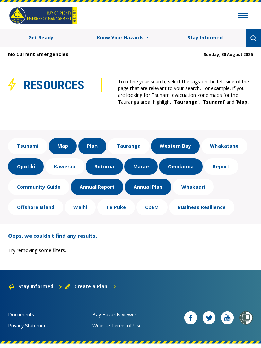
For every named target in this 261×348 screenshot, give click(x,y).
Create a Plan (91, 286)
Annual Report (97, 187)
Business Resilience (202, 207)
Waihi (80, 207)
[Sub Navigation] (243, 16)
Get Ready (40, 37)
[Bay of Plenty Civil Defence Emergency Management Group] (43, 15)
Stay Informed (205, 37)
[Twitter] (209, 317)
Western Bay (175, 146)
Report (221, 166)
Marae (141, 166)
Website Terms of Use (117, 325)
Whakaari (193, 187)
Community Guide (38, 187)
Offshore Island (35, 207)
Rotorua (104, 166)
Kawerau (64, 166)
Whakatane (224, 146)
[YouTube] (227, 317)
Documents (21, 314)
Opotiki (26, 166)
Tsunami (27, 146)
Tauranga (129, 146)
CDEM (152, 207)
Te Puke (116, 207)
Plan (92, 146)
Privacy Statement (28, 325)
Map (62, 146)
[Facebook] (190, 317)
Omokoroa (181, 166)
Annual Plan (148, 187)
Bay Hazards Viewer (114, 314)
